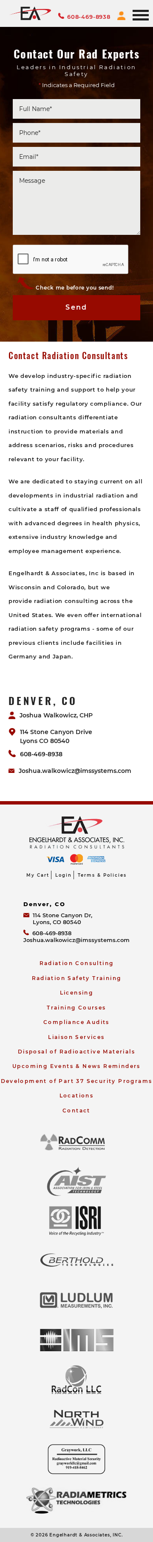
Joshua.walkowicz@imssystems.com (75, 771)
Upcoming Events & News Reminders (76, 1066)
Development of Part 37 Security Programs (77, 1081)
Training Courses (76, 1007)
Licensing (77, 992)
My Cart (37, 875)
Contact (76, 1110)
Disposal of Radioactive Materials (76, 1051)
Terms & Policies (102, 875)
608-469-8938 (88, 16)
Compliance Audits (76, 1022)
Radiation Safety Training (77, 978)
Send (76, 307)
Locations (77, 1095)
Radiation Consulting (77, 963)
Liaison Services (76, 1037)
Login (63, 875)
